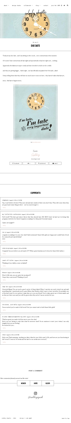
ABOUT (5, 5)
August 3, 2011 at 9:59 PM (20, 248)
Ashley (35, 154)
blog (37, 5)
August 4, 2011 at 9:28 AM (13, 272)
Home (36, 383)
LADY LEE (5, 287)
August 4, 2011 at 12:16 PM (24, 304)
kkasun (4, 272)
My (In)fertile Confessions (11, 214)
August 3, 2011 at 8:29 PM (28, 214)
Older (48, 383)
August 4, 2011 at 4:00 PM (12, 334)
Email (56, 163)
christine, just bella (9, 304)
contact (45, 5)
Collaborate (27, 5)
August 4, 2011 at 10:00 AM (15, 286)
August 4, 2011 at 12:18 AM (21, 260)
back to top (65, 418)
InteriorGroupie (7, 248)
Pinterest (42, 163)
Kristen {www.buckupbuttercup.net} (14, 317)
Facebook (16, 163)
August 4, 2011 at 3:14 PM (33, 316)
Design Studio (16, 5)
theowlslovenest (36, 142)
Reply (4, 207)
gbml (30, 418)
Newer (23, 383)
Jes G (4, 232)
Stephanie (5, 200)
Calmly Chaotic (36, 13)
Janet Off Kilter (8, 260)
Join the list (55, 5)
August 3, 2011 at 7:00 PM (15, 200)
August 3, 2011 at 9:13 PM (12, 232)
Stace (4, 335)
